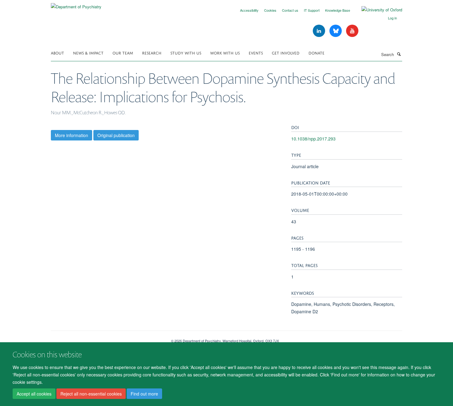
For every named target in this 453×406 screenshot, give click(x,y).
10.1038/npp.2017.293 (313, 139)
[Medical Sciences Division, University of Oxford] (106, 338)
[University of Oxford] (377, 10)
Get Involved (286, 52)
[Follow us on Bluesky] (336, 31)
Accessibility (249, 10)
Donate (316, 52)
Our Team (122, 52)
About (57, 52)
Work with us (225, 52)
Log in (392, 17)
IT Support (312, 10)
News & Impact (88, 52)
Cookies (270, 10)
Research (151, 52)
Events (256, 52)
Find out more (144, 394)
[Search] (398, 54)
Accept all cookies (34, 394)
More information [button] (71, 135)
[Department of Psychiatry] (76, 4)
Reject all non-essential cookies (91, 394)
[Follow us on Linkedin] (319, 31)
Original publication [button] (116, 135)
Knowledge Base (337, 10)
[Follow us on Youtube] (352, 31)
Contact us (290, 10)
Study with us (185, 52)
